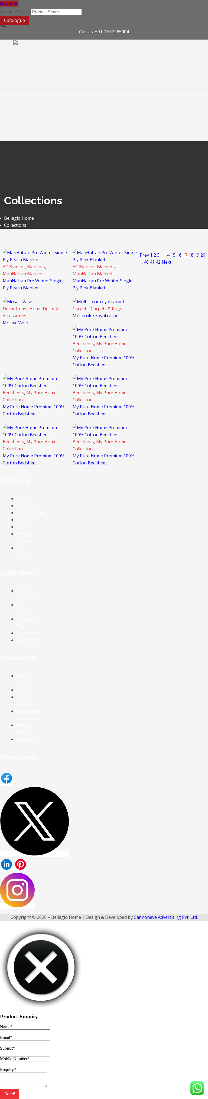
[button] (52, 87)
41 (152, 262)
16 (179, 255)
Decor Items (15, 309)
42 (158, 262)
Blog (21, 527)
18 (190, 255)
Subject (7, 1048)
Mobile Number (15, 1058)
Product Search (15, 12)
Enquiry (8, 1069)
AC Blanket (14, 267)
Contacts (25, 739)
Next (166, 262)
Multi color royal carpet (96, 316)
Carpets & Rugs (106, 309)
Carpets (81, 309)
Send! (9, 1094)
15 (173, 255)
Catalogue (14, 20)
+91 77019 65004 (112, 32)
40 (146, 262)
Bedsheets (83, 344)
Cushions (25, 640)
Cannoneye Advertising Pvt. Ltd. (166, 917)
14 (167, 255)
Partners (25, 520)
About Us (25, 506)
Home (22, 499)
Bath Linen (27, 633)
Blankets (36, 267)
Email (6, 1037)
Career (23, 690)
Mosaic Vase (15, 323)
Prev (144, 255)
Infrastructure (30, 513)
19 (196, 255)
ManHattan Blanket (23, 274)
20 (202, 255)
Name (6, 1026)
